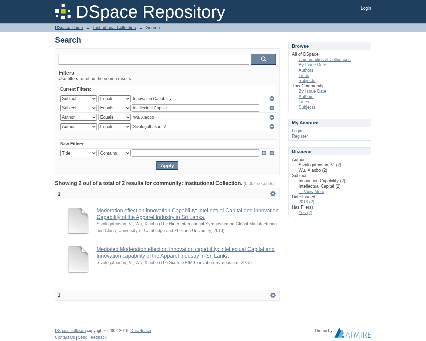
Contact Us (65, 337)
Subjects (307, 80)
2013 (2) (306, 201)
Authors (306, 70)
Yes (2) (305, 212)
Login (366, 8)
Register (300, 136)
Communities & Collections (325, 59)
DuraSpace (140, 330)
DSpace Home (69, 27)
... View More (311, 191)
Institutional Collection (114, 27)
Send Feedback (92, 337)
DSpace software (70, 330)
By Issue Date (312, 64)
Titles (304, 75)
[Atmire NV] (352, 334)
